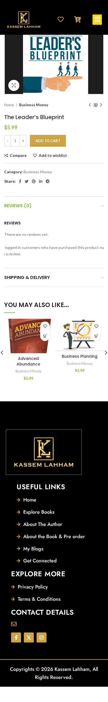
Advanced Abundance (28, 361)
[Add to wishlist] (45, 326)
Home (9, 105)
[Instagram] (42, 637)
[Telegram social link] (47, 181)
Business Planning (79, 356)
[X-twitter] (29, 637)
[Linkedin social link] (40, 181)
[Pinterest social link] (33, 181)
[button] (97, 19)
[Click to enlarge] (13, 85)
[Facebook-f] (16, 637)
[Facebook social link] (20, 181)
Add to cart (47, 141)
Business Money (33, 105)
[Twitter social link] (26, 181)
